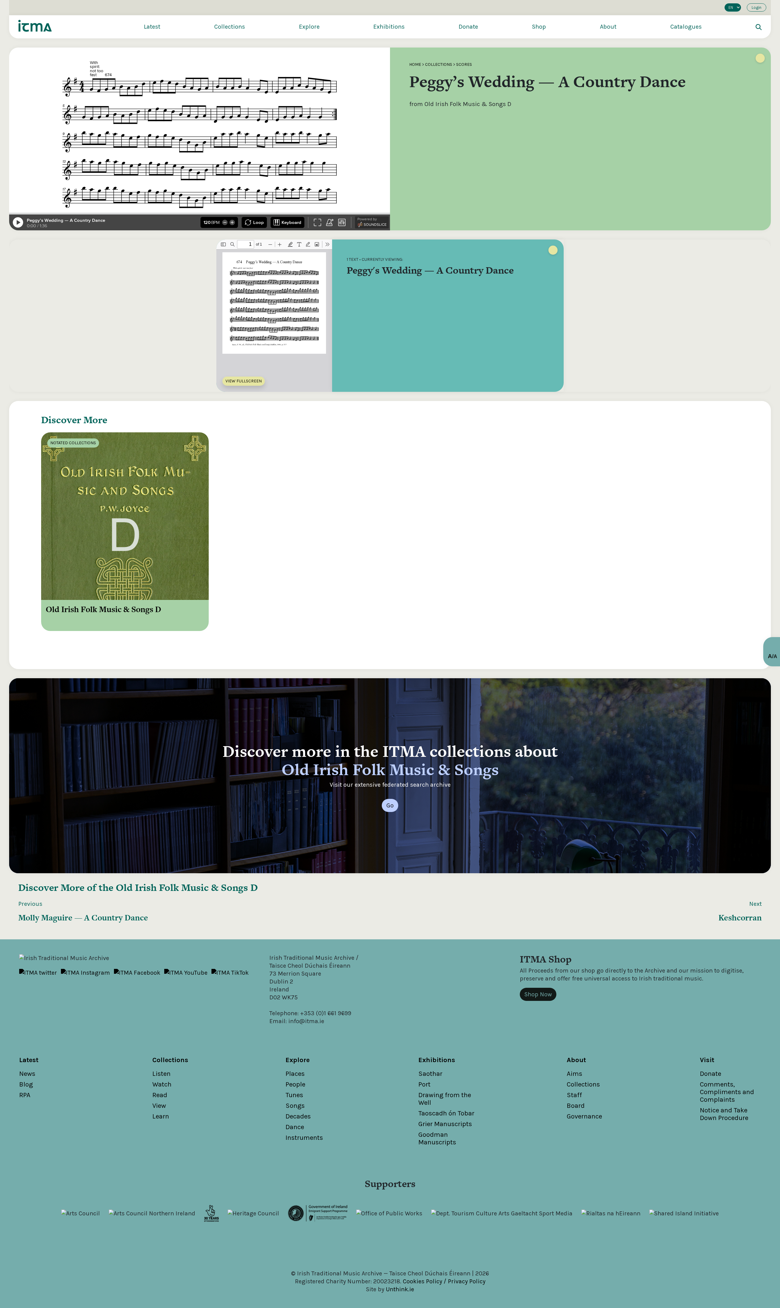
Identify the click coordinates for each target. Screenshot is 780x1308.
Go (390, 805)
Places (295, 1074)
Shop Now (538, 994)
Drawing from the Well (444, 1099)
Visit (707, 1060)
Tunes (294, 1095)
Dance (294, 1127)
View (159, 1106)
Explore (309, 26)
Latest (152, 26)
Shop (539, 26)
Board (576, 1106)
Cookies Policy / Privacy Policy (444, 1281)
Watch (162, 1084)
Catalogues (686, 26)
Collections (229, 26)
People (295, 1084)
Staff (574, 1095)
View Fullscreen (243, 381)
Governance (584, 1116)
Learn (160, 1116)
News (27, 1074)
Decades (298, 1116)
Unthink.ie (400, 1289)
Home (415, 64)
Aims (574, 1074)
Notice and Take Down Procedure (724, 1114)
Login (756, 7)
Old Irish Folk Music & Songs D (187, 887)
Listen (161, 1074)
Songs (295, 1106)
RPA (24, 1095)
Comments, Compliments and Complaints (727, 1092)
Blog (26, 1084)
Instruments (304, 1138)
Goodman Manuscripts (437, 1138)
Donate (468, 26)
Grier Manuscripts (445, 1124)
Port (424, 1084)
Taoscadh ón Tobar (446, 1113)
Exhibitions (389, 26)
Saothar (430, 1074)
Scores (464, 64)
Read (159, 1095)
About (608, 26)
